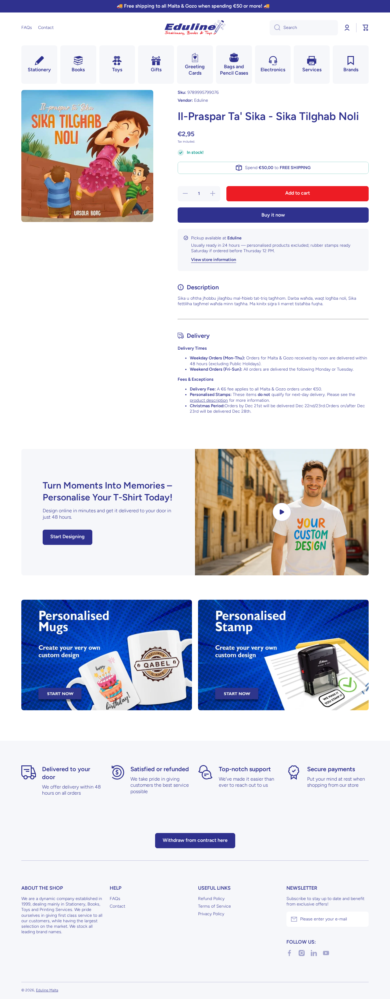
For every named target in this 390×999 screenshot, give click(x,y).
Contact (117, 906)
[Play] (282, 512)
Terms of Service (214, 906)
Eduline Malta (47, 990)
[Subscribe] (361, 919)
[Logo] (195, 28)
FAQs (115, 898)
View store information (213, 259)
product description (209, 400)
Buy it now (273, 215)
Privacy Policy (211, 913)
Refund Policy (211, 898)
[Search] (275, 27)
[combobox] (304, 27)
